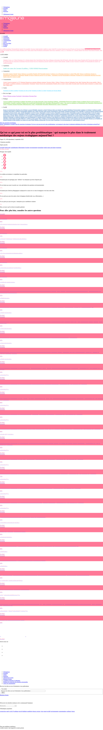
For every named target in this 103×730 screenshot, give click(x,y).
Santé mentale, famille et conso (43, 49)
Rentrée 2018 (36, 74)
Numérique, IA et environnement (62, 120)
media (45, 147)
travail (20, 711)
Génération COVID (23, 114)
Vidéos (5, 10)
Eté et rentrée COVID (72, 114)
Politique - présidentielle (60, 101)
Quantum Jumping (12, 104)
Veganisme (32, 83)
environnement (33, 147)
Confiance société (96, 110)
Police (52, 115)
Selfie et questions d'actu (48, 114)
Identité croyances (29, 75)
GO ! (3, 692)
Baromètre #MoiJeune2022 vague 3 (26, 104)
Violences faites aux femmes (54, 110)
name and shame (51, 147)
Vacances (33, 49)
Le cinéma (96, 83)
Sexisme (41, 111)
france (73, 711)
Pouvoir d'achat (80, 49)
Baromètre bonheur (8, 74)
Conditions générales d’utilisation (11, 680)
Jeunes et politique (81, 101)
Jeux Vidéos (35, 111)
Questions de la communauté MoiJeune (86, 75)
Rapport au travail (66, 49)
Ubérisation (72, 82)
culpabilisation (14, 147)
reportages (58, 147)
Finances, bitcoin (64, 82)
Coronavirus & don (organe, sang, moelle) (14, 113)
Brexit (86, 50)
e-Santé (45, 110)
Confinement (63, 115)
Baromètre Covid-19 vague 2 (47, 113)
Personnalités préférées (26, 111)
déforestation (21, 147)
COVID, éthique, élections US (18, 115)
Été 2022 (98, 75)
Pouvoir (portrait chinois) (96, 111)
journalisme (41, 147)
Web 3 (40, 118)
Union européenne (48, 101)
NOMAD (36, 68)
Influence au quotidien (27, 74)
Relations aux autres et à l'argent (74, 117)
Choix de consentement (9, 683)
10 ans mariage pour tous (76, 118)
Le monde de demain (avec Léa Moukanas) (25, 117)
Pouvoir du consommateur (46, 83)
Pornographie (76, 110)
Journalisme (57, 115)
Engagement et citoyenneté (57, 111)
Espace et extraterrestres (9, 110)
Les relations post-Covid (35, 114)
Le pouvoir (87, 111)
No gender (64, 110)
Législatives (64, 104)
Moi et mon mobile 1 (92, 82)
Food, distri (78, 82)
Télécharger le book (8, 14)
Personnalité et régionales (69, 75)
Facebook (18, 96)
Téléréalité (10, 117)
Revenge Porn (33, 96)
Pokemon (23, 82)
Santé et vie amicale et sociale (86, 115)
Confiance (17, 111)
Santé (100, 83)
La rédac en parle (4, 149)
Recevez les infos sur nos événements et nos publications (15, 691)
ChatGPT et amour (56, 49)
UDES (31, 68)
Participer (5, 11)
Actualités (27, 49)
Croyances (19, 68)
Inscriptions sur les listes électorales (35, 101)
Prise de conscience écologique (92, 49)
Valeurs (19, 74)
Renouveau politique (71, 101)
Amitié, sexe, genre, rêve (9, 68)
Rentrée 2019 (23, 50)
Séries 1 (54, 82)
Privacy (5, 96)
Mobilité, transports (38, 110)
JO (24, 49)
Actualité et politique (16, 103)
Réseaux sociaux (11, 96)
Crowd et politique (8, 101)
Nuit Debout (92, 50)
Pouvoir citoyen (91, 101)
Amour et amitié (16, 76)
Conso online (68, 83)
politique (16, 711)
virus (42, 711)
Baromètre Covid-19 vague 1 (32, 113)
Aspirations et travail (57, 75)
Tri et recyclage (50, 120)
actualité (2, 147)
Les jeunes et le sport (25, 120)
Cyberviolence (25, 96)
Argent (5, 82)
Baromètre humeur (45, 74)
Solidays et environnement (49, 118)
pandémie (29, 711)
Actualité (12, 124)
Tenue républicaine (83, 114)
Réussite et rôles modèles (13, 120)
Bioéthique (70, 110)
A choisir (71, 74)
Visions (37, 83)
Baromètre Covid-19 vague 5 (92, 113)
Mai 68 (36, 50)
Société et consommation (60, 114)
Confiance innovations (9, 111)
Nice (83, 50)
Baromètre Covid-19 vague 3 (62, 113)
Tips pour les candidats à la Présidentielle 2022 (76, 103)
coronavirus (3, 711)
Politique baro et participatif (28, 103)
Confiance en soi (54, 74)
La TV (18, 82)
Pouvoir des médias (15, 50)
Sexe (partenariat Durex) (89, 117)
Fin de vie (73, 49)
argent (45, 711)
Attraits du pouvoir (39, 75)
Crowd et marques (11, 82)
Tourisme (84, 82)
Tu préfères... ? (25, 68)
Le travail (30, 110)
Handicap (18, 110)
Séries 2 (58, 82)
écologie (27, 147)
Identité (15, 74)
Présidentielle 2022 (40, 103)
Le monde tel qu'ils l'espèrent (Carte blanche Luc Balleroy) (51, 117)
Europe (48, 111)
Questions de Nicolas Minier (54, 90)
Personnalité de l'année (17, 49)
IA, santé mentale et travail (78, 120)
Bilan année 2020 (45, 115)
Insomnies (86, 118)
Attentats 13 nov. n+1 (60, 50)
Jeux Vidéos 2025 (7, 85)
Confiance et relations (86, 110)
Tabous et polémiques (85, 74)
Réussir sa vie (92, 118)
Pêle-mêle (76, 74)
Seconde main (75, 83)
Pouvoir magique (43, 68)
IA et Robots (24, 110)
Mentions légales (7, 679)
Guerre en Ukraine (4, 50)
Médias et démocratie (40, 120)
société (48, 711)
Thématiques (6, 7)
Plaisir (32, 120)
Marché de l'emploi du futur (63, 118)
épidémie (24, 711)
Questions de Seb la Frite (25, 90)
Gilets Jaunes (30, 50)
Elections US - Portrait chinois (74, 50)
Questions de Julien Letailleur (10, 90)
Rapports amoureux (64, 74)
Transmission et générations (17, 75)
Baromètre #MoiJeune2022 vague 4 (52, 104)
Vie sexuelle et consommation (33, 115)
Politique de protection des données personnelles (15, 682)
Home (1, 124)
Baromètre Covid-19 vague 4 (77, 113)
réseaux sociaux (36, 711)
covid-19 (11, 711)
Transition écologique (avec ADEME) (74, 111)
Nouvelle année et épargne (86, 83)
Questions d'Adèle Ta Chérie (39, 90)
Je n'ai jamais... (48, 75)
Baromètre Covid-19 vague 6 (10, 114)
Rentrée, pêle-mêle (69, 60)
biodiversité (7, 147)
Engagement (92, 114)
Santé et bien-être (7, 76)
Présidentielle (39, 104)
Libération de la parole (73, 115)
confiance (68, 711)
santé (7, 711)
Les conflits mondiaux (5, 49)
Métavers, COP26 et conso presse (29, 118)
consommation (62, 711)
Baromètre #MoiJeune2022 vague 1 (55, 103)
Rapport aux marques (31, 82)
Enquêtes (5, 8)
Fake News (52, 50)
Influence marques (41, 82)
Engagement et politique (19, 101)
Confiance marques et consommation (20, 83)
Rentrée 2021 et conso (59, 83)
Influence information (43, 50)
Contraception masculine (14, 118)
